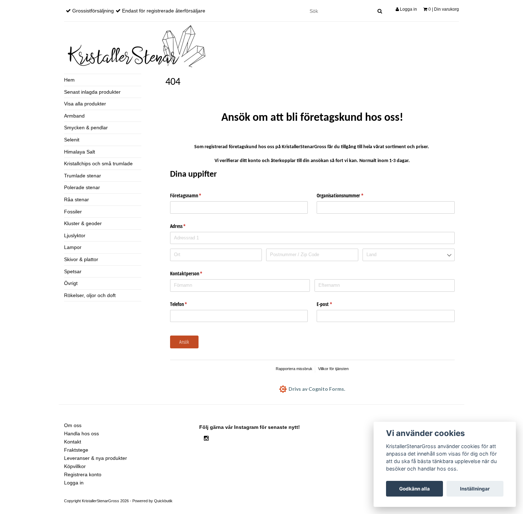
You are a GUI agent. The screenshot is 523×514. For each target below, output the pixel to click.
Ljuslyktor (74, 235)
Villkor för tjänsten (333, 369)
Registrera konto (82, 474)
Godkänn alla (414, 489)
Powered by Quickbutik (152, 501)
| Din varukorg (443, 9)
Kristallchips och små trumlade (98, 163)
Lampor (72, 247)
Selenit (71, 139)
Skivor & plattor (81, 259)
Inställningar (475, 489)
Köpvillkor (75, 466)
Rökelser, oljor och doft (90, 295)
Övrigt (71, 283)
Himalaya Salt (79, 152)
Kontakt (72, 442)
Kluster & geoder (83, 223)
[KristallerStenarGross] (135, 46)
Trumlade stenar (82, 175)
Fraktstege (76, 450)
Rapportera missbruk (294, 369)
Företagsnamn (191, 195)
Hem (69, 80)
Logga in (408, 9)
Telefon (184, 304)
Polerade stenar (82, 187)
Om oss (72, 425)
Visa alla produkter (85, 104)
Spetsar (72, 271)
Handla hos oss (81, 433)
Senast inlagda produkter (92, 92)
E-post (330, 304)
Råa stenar (76, 199)
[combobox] (408, 255)
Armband (74, 116)
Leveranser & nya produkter (95, 458)
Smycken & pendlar (86, 127)
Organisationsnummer (345, 195)
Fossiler (73, 211)
